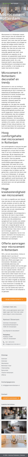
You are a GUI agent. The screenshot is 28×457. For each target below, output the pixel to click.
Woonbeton (5, 363)
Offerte (3, 375)
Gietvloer (4, 358)
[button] (25, 3)
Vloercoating (5, 368)
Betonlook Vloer (6, 365)
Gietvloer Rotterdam (13, 455)
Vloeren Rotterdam (7, 372)
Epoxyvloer (4, 370)
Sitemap (22, 455)
